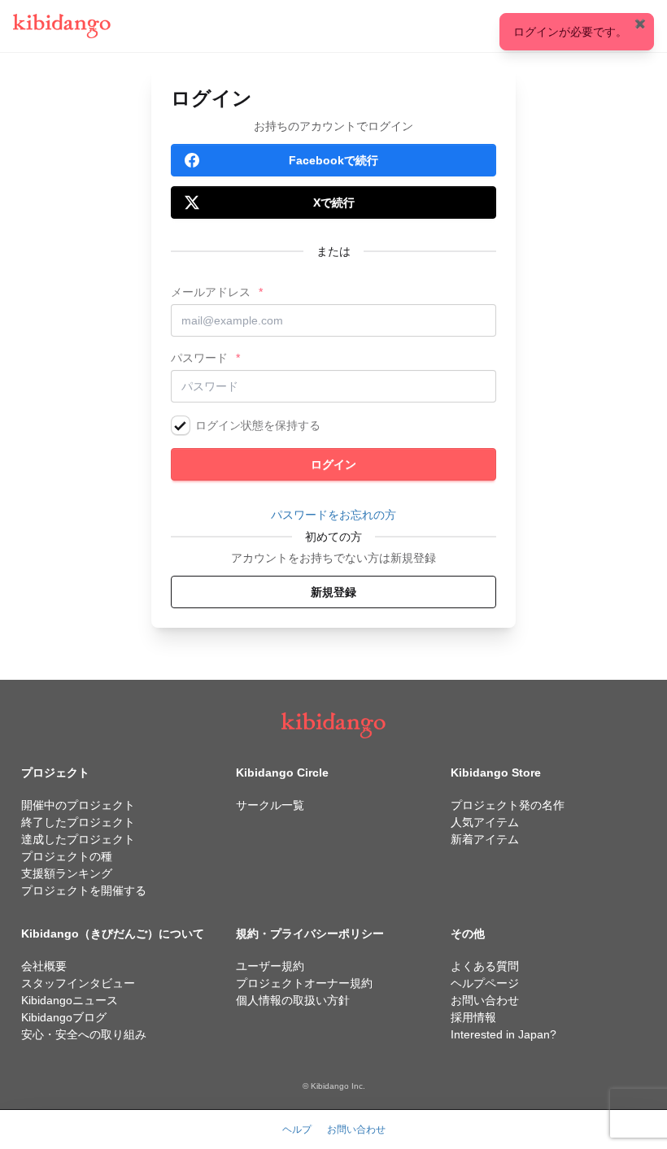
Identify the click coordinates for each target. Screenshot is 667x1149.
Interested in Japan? (503, 1034)
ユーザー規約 (270, 966)
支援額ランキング (66, 873)
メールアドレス (211, 291)
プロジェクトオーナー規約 (304, 983)
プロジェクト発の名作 (508, 805)
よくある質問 (485, 966)
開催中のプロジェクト (78, 805)
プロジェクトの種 (66, 856)
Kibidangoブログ (64, 1017)
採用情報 (473, 1017)
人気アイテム (485, 822)
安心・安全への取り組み (83, 1034)
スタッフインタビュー (78, 983)
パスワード (199, 357)
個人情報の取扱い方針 (293, 1000)
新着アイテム (485, 839)
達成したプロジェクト (78, 839)
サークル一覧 (270, 805)
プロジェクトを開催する (83, 890)
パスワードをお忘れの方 (333, 514)
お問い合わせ (485, 1000)
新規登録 (333, 591)
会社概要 (44, 966)
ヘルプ (297, 1129)
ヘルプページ (485, 983)
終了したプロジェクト (78, 822)
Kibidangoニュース (69, 1000)
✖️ (640, 23)
